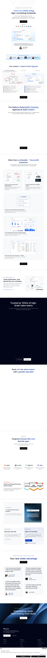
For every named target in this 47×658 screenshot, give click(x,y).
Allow (38, 656)
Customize (23, 656)
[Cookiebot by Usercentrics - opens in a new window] (42, 648)
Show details (42, 654)
